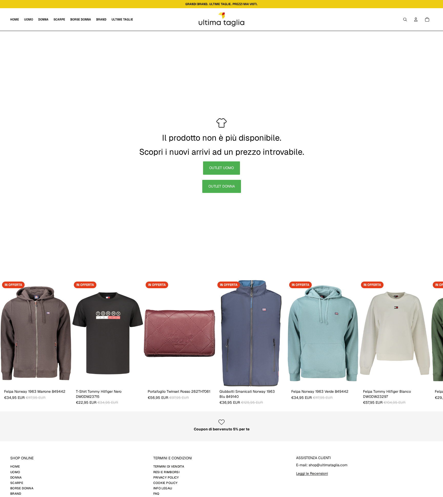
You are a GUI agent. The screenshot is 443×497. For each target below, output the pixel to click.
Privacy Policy (166, 477)
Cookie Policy (165, 483)
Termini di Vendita (168, 466)
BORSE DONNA (21, 488)
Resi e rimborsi (166, 472)
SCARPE (16, 483)
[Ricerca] (405, 19)
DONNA (16, 477)
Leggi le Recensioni (312, 473)
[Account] (415, 19)
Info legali (162, 488)
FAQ (156, 494)
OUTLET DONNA (221, 186)
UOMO (15, 472)
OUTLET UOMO (221, 167)
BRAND (15, 494)
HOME (15, 466)
